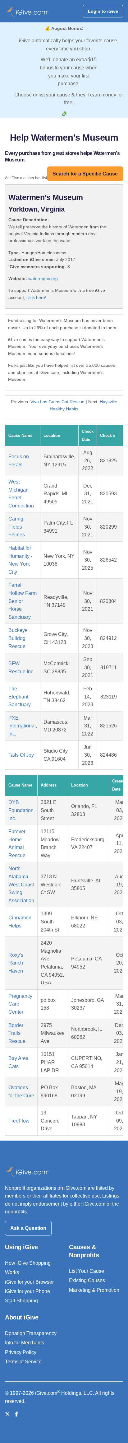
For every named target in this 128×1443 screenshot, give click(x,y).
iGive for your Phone (27, 1291)
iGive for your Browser (29, 1282)
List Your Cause (86, 1271)
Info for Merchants (24, 1342)
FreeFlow (19, 1120)
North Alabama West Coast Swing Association (21, 884)
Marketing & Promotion (94, 1290)
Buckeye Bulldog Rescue (18, 638)
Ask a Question (28, 1228)
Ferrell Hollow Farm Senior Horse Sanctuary (22, 600)
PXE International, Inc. (22, 725)
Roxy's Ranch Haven (15, 963)
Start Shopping (21, 1300)
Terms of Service (23, 1361)
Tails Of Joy (21, 755)
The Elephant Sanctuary (19, 696)
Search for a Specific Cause (85, 173)
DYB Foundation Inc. (21, 810)
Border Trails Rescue (16, 1033)
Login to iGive (103, 11)
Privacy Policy (20, 1352)
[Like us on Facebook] (16, 1414)
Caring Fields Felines (16, 526)
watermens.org (43, 278)
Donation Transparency (31, 1333)
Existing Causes (87, 1280)
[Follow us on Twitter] (7, 1414)
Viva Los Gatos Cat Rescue (57, 401)
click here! (36, 297)
